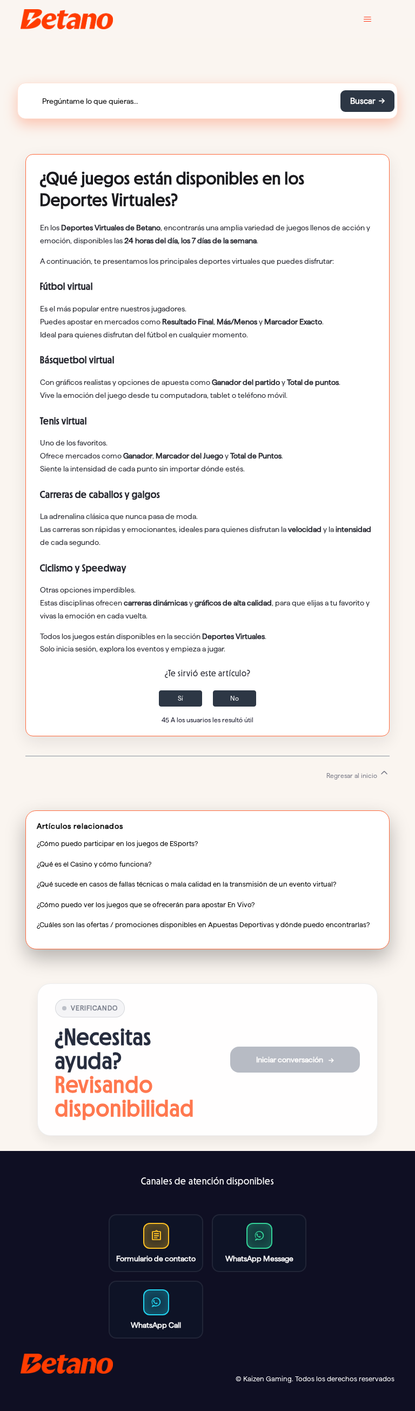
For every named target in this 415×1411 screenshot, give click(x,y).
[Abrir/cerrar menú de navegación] (375, 19)
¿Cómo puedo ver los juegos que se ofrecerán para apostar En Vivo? (146, 904)
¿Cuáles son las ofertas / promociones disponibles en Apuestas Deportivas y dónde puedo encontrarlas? (203, 924)
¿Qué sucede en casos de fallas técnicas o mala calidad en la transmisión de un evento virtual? (186, 884)
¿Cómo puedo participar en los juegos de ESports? (117, 843)
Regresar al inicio (352, 775)
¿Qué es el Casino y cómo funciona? (94, 864)
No (234, 698)
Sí (180, 698)
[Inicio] (67, 19)
